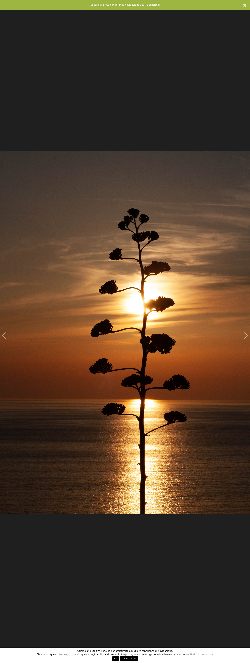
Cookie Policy (129, 659)
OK (116, 659)
